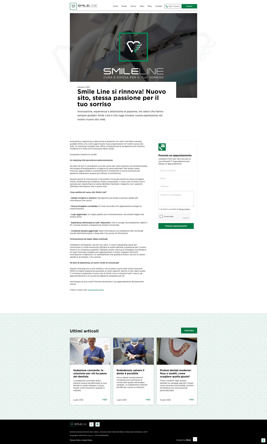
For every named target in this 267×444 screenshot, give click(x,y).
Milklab (188, 440)
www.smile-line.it (96, 290)
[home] (83, 6)
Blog (150, 6)
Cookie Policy (87, 440)
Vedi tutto (189, 330)
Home (115, 6)
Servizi (133, 6)
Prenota (189, 6)
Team (142, 6)
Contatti (158, 6)
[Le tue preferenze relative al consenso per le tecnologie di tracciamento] (263, 440)
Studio (124, 6)
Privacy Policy (184, 209)
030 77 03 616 (172, 6)
